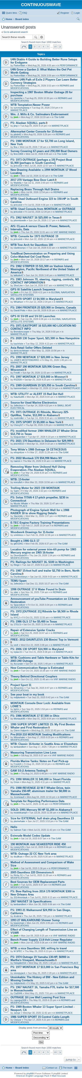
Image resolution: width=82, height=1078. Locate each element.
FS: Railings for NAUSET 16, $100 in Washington (42, 562)
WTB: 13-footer (20, 479)
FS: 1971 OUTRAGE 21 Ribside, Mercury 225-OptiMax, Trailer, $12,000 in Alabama (40, 414)
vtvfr (16, 645)
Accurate (18, 663)
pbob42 (17, 134)
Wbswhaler (19, 737)
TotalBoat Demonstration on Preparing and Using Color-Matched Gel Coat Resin (43, 255)
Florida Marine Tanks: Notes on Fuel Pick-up (39, 761)
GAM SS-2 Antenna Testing (28, 770)
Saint (16, 491)
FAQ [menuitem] (24, 13)
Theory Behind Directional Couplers (34, 676)
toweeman (19, 923)
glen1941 (18, 543)
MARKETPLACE (19, 110)
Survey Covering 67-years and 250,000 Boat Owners (44, 151)
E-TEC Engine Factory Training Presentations (40, 522)
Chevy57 (18, 425)
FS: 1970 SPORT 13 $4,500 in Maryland (36, 299)
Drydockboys (21, 576)
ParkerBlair (19, 65)
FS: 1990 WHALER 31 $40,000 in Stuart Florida (41, 779)
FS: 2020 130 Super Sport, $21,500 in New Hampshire (45, 338)
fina (15, 147)
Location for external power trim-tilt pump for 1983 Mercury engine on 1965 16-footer (43, 551)
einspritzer (19, 452)
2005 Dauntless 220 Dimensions (31, 872)
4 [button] (43, 46)
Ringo (17, 565)
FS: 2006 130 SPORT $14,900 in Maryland (37, 649)
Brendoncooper (21, 331)
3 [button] (39, 46)
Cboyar (17, 1019)
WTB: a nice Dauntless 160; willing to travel (39, 948)
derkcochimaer (21, 350)
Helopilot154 (20, 963)
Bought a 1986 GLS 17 (25, 540)
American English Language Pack (32, 1076)
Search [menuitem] (78, 19)
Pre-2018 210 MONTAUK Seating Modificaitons (40, 734)
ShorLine (18, 285)
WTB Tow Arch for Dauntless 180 (32, 244)
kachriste (18, 343)
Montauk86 (19, 718)
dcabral (17, 916)
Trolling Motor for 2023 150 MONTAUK (35, 488)
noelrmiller (19, 418)
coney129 (19, 847)
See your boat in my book (27, 694)
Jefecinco (19, 405)
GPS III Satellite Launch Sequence (33, 289)
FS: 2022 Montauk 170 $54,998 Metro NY (36, 458)
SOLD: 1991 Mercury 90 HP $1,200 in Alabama (40, 809)
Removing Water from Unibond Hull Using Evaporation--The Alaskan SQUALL (38, 468)
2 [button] (34, 46)
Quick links (11, 13)
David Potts (19, 310)
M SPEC (18, 951)
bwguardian (19, 437)
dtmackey (19, 688)
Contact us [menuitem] (51, 1067)
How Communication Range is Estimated (37, 667)
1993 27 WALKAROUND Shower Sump (35, 920)
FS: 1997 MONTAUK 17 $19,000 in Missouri (38, 376)
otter (16, 592)
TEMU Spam (19, 580)
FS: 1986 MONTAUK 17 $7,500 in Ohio (35, 715)
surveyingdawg (21, 107)
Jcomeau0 (19, 797)
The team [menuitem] (67, 1067)
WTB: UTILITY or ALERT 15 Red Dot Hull (37, 394)
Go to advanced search (16, 32)
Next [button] (60, 47)
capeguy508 (20, 1000)
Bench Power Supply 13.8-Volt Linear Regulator (41, 939)
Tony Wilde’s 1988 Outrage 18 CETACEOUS (39, 449)
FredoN (17, 764)
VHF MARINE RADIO (65, 232)
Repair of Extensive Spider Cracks (33, 630)
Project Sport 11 (21, 685)
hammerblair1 (21, 388)
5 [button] (48, 46)
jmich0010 (19, 443)
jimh (16, 117)
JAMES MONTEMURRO (26, 360)
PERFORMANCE (69, 65)
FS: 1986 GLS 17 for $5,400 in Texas (34, 621)
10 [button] (55, 46)
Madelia (17, 182)
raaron (17, 461)
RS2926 (18, 379)
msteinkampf (20, 812)
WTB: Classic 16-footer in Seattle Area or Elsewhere (44, 744)
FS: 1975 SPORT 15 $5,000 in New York (36, 422)
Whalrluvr (18, 302)
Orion (16, 782)
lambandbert (20, 747)
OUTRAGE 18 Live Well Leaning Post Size (38, 997)
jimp (16, 125)
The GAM (59, 117)
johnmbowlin (20, 220)
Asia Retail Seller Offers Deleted (31, 347)
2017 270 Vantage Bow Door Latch (32, 179)
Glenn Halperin (21, 730)
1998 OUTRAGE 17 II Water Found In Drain (38, 589)
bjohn (16, 709)
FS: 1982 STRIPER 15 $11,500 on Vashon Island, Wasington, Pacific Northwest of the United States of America (44, 269)
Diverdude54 (20, 555)
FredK (17, 372)
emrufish (18, 482)
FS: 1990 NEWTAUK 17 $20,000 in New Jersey (40, 357)
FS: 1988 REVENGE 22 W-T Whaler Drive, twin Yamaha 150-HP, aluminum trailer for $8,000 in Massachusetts (40, 791)
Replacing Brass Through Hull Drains (35, 189)
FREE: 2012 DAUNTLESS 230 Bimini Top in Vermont (44, 639)
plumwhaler (19, 821)
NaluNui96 (19, 397)
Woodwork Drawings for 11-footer (32, 532)
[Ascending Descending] (41, 1038)
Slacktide (18, 516)
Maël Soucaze (59, 1076)
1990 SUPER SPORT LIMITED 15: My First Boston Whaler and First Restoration (43, 726)
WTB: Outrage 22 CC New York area (33, 853)
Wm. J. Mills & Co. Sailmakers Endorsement (39, 114)
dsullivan (18, 856)
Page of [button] (24, 47)
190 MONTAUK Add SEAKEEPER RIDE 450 (38, 844)
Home (9, 1067)
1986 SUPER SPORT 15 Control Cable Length (40, 1016)
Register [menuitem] (65, 13)
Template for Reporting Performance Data (37, 801)
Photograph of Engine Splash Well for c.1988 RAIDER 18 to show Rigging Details (40, 512)
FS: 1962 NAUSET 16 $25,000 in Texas (35, 217)
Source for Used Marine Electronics (34, 402)
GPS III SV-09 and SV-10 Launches (33, 316)
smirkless (19, 535)
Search (36, 37)
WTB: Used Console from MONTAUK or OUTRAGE (43, 209)
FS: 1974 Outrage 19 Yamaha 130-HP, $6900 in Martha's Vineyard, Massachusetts (40, 958)
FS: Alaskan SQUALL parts (28, 122)
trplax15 (18, 652)
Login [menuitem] (77, 13)
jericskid (18, 165)
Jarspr (17, 1013)
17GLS (17, 624)
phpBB (29, 1073)
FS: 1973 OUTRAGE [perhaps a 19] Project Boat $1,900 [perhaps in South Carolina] (41, 161)
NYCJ (17, 617)
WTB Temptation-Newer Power (30, 104)
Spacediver (19, 605)
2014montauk (21, 897)
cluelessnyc (20, 247)
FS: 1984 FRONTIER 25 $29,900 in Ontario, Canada (43, 307)
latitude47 (18, 275)
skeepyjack (19, 973)
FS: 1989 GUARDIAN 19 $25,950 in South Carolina (43, 385)
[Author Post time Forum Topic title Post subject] (41, 1033)
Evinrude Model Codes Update (30, 835)
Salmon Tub (20, 830)
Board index (22, 1067)
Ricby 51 (18, 875)
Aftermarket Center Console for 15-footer (37, 131)
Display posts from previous (33, 1027)
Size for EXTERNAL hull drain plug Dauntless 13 (42, 818)
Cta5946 (18, 993)
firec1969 (18, 154)
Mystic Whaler (21, 503)
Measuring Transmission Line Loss (33, 752)
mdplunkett (19, 697)
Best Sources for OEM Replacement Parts (38, 881)
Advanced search (42, 37)
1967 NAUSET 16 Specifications (31, 901)
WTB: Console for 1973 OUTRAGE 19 (34, 236)
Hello (14, 827)
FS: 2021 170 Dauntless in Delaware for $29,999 (41, 440)
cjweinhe (18, 98)
